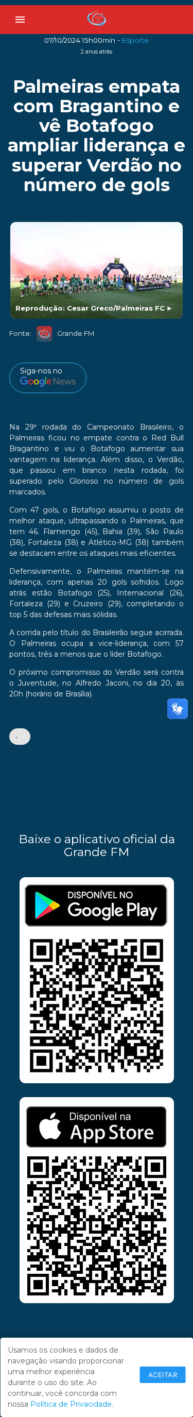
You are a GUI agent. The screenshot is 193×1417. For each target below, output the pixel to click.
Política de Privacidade (71, 1404)
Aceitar (163, 1375)
